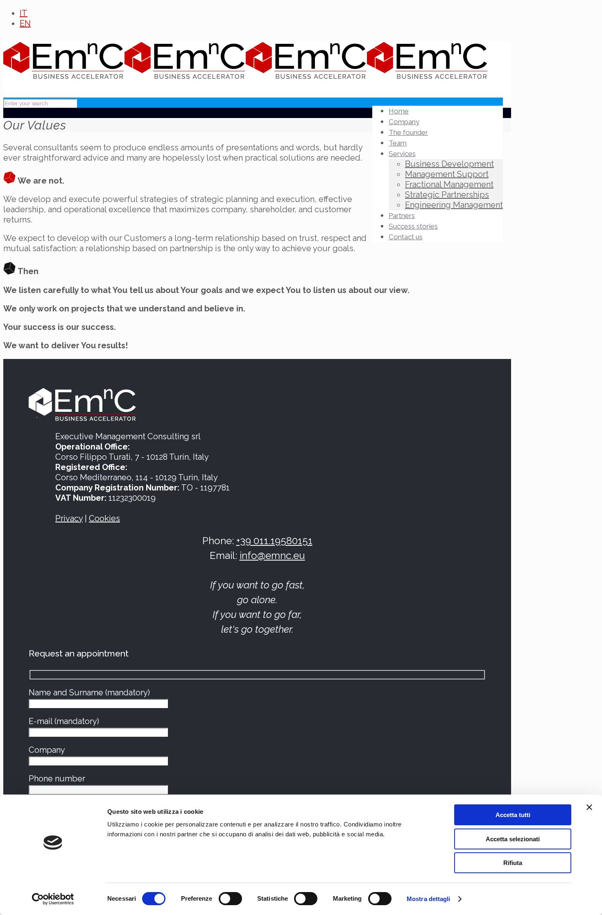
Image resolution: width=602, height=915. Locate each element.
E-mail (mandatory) (64, 721)
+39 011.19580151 (274, 541)
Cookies (104, 518)
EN (25, 23)
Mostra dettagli (428, 898)
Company (47, 750)
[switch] (230, 898)
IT (23, 13)
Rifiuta (512, 862)
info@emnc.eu (272, 555)
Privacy (69, 518)
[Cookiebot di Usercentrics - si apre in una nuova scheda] (53, 899)
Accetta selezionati (513, 839)
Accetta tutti (513, 814)
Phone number (57, 778)
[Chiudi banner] (589, 807)
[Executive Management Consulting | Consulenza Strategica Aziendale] (245, 72)
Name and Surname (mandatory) (89, 692)
